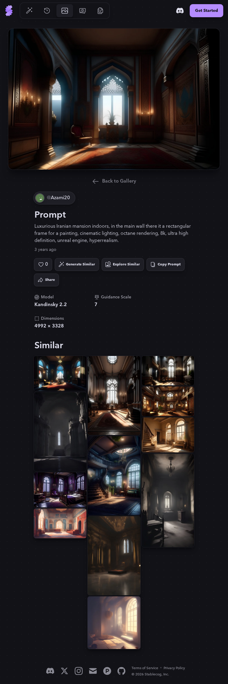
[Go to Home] (9, 10)
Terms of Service (145, 668)
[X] (64, 671)
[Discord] (180, 10)
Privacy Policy (174, 668)
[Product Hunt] (107, 671)
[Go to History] (47, 10)
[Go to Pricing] (82, 10)
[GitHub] (121, 671)
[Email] (93, 671)
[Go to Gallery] (65, 10)
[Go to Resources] (100, 10)
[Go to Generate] (29, 10)
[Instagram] (79, 671)
